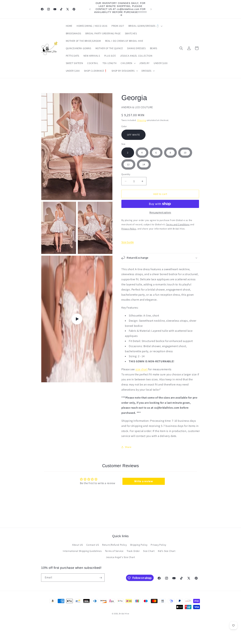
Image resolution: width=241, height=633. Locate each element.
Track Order (133, 551)
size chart (141, 369)
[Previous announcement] (90, 9)
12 (128, 164)
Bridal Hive (124, 613)
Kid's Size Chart (167, 551)
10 (185, 152)
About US (77, 545)
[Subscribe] (100, 578)
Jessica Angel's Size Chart (120, 557)
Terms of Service (114, 551)
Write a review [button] (143, 481)
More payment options (160, 212)
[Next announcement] (151, 9)
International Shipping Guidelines (82, 551)
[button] (145, 26)
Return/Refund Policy (114, 545)
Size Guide (127, 242)
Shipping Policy (138, 545)
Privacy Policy (158, 545)
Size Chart (149, 551)
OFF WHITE (133, 134)
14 (144, 164)
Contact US (92, 545)
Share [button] (128, 447)
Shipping (141, 120)
